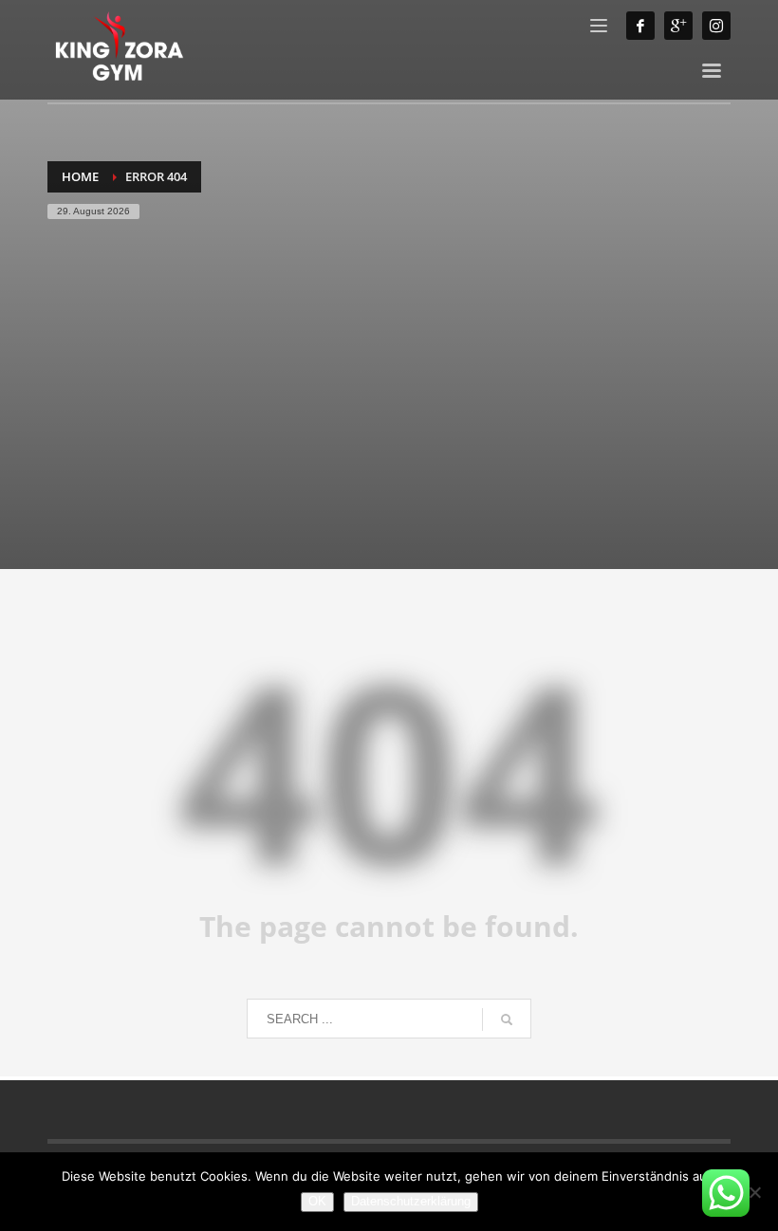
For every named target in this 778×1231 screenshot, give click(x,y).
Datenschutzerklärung (411, 1201)
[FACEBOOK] (640, 25)
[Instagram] (716, 25)
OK (317, 1201)
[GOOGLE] (678, 25)
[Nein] (754, 1192)
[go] (506, 1019)
